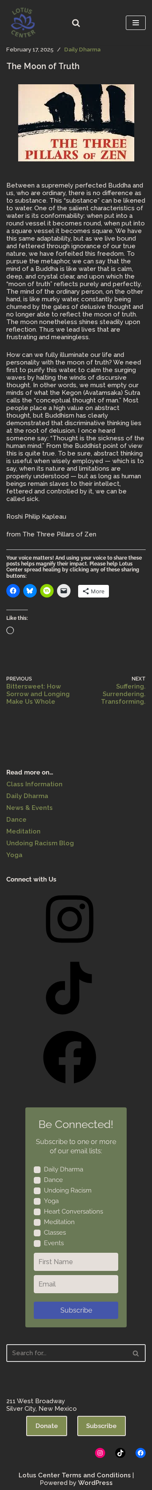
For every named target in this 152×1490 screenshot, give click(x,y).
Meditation (23, 831)
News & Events (29, 808)
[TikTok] (69, 1017)
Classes (55, 1232)
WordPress (95, 1483)
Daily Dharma (82, 49)
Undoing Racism (68, 1190)
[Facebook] (69, 1087)
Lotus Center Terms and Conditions (75, 1475)
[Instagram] (69, 948)
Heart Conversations (73, 1211)
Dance (16, 819)
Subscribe (76, 1310)
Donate (46, 1426)
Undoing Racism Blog (40, 843)
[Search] (76, 23)
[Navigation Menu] (136, 23)
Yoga (14, 855)
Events (54, 1243)
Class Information (34, 784)
